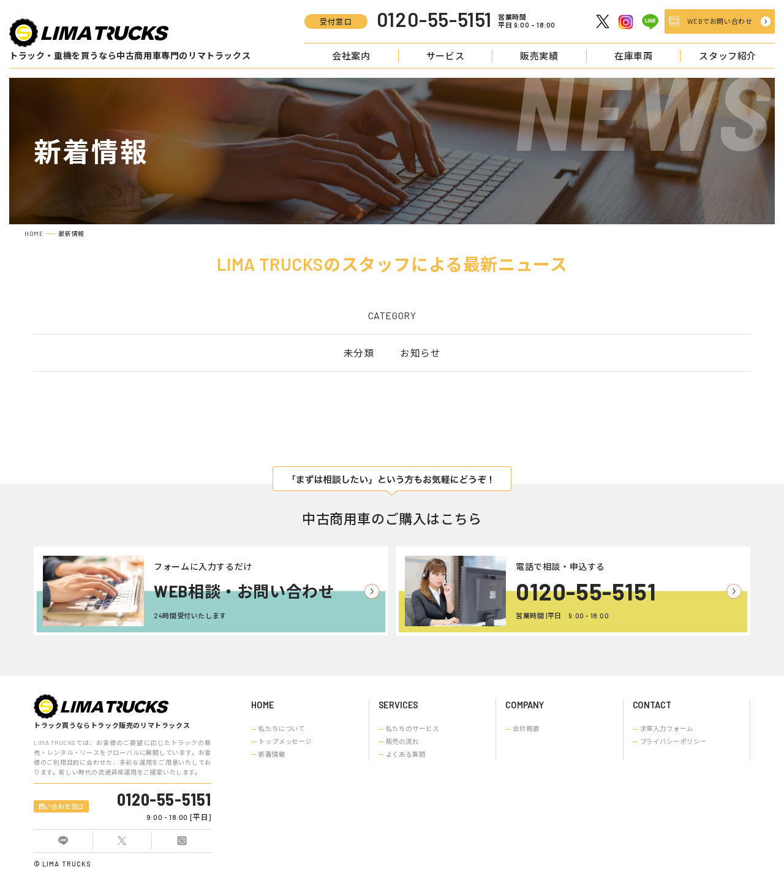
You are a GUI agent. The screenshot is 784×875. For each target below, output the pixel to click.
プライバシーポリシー (673, 741)
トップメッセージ (285, 741)
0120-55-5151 (586, 591)
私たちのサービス (412, 728)
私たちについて (281, 728)
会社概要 (526, 728)
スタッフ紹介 (727, 55)
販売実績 (539, 55)
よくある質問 (406, 754)
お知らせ (420, 352)
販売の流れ (402, 741)
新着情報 (271, 754)
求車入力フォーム (666, 728)
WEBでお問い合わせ (720, 21)
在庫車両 (633, 55)
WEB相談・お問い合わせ (244, 590)
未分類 (359, 352)
